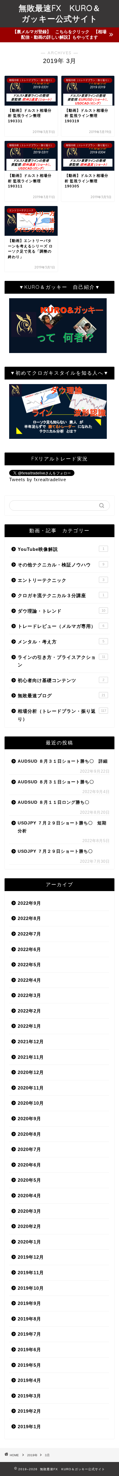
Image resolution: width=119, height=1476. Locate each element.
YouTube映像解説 (61, 549)
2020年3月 (29, 1211)
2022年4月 (29, 980)
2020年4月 (29, 1195)
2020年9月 (29, 1118)
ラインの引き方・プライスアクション (61, 661)
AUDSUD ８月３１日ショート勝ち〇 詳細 (63, 761)
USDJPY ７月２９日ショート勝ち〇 (55, 851)
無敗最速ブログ (61, 695)
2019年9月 (29, 1303)
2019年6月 (29, 1349)
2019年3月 (29, 1395)
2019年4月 (29, 1380)
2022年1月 (29, 1026)
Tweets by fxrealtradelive (37, 479)
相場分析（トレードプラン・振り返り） (62, 715)
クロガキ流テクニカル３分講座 (61, 595)
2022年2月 (29, 1010)
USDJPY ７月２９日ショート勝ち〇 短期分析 (62, 827)
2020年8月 (29, 1134)
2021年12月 (31, 1041)
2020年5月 (29, 1180)
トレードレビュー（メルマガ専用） (61, 626)
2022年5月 (29, 964)
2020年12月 (31, 1072)
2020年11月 (31, 1087)
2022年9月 (29, 903)
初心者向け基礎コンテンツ (61, 680)
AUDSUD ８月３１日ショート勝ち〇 (56, 782)
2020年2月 (29, 1226)
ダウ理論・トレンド (61, 611)
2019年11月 (31, 1272)
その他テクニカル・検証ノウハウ (61, 564)
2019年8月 (29, 1318)
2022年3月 (29, 995)
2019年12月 (31, 1257)
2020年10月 (31, 1103)
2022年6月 (29, 949)
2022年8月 (29, 918)
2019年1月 (29, 1426)
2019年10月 (31, 1288)
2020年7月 (29, 1149)
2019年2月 (29, 1411)
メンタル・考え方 (61, 641)
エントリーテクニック (61, 580)
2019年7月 (29, 1334)
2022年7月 (29, 933)
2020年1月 (29, 1241)
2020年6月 (29, 1164)
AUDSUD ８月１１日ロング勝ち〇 (53, 802)
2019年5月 (29, 1365)
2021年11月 (31, 1057)
